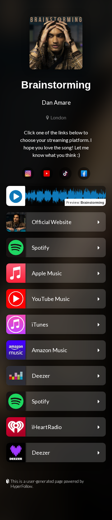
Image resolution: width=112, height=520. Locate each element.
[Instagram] (28, 173)
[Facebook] (84, 173)
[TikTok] (65, 173)
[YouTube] (46, 173)
